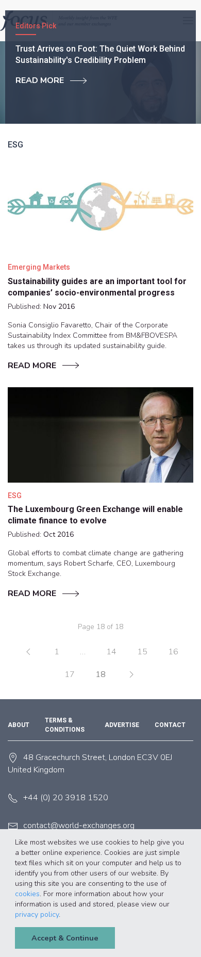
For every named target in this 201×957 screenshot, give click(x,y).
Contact (170, 725)
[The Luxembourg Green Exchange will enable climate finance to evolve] (100, 435)
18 (100, 674)
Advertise (122, 725)
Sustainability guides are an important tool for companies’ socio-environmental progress (97, 287)
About (18, 725)
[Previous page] (28, 651)
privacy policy (37, 914)
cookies (27, 894)
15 (142, 651)
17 (69, 674)
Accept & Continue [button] (64, 938)
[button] (63, 915)
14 (111, 651)
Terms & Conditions (65, 725)
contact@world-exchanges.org (79, 825)
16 (173, 651)
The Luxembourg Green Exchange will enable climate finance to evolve (95, 514)
